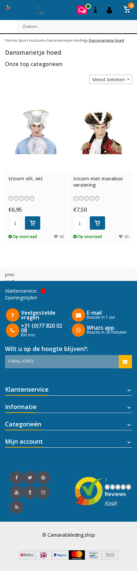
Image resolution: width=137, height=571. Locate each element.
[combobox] (110, 79)
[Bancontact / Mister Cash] (93, 558)
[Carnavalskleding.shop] (22, 10)
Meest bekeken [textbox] (108, 79)
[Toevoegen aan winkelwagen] (32, 223)
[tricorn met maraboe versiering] (101, 131)
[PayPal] (60, 558)
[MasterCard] (76, 558)
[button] (127, 10)
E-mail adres (21, 361)
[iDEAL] (43, 558)
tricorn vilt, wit (25, 178)
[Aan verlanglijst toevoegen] (56, 236)
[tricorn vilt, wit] (36, 131)
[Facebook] (16, 477)
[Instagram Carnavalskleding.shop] (43, 492)
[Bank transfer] (110, 558)
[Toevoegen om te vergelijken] (62, 236)
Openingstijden (21, 297)
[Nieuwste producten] (16, 507)
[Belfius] (27, 558)
